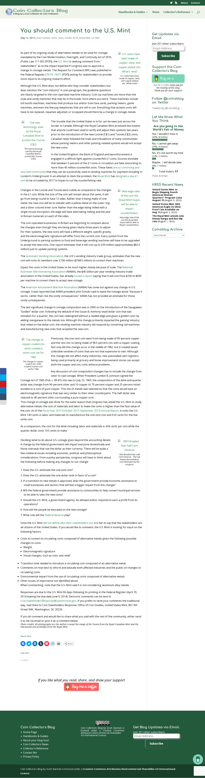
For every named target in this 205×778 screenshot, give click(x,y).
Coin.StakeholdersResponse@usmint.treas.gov (48, 601)
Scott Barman (114, 727)
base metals (43, 37)
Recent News (172, 185)
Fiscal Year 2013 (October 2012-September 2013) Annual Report (81, 410)
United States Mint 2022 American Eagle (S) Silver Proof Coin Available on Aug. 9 (166, 208)
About (184, 3)
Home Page (30, 732)
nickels (68, 37)
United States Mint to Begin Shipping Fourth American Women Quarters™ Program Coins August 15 (167, 195)
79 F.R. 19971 (53, 74)
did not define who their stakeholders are (68, 523)
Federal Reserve (54, 515)
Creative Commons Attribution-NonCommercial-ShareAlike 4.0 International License (102, 733)
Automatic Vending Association (44, 256)
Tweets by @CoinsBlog (166, 108)
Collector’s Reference (177, 12)
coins (60, 37)
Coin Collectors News (36, 744)
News (155, 12)
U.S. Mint (63, 61)
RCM (75, 37)
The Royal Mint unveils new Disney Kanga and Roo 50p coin (168, 218)
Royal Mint (84, 37)
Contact (195, 3)
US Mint (95, 37)
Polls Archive (160, 176)
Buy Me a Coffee (161, 85)
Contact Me (30, 752)
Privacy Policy (31, 756)
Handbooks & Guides (132, 12)
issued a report (83, 276)
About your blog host (36, 740)
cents (54, 37)
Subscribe (168, 56)
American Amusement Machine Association (52, 287)
